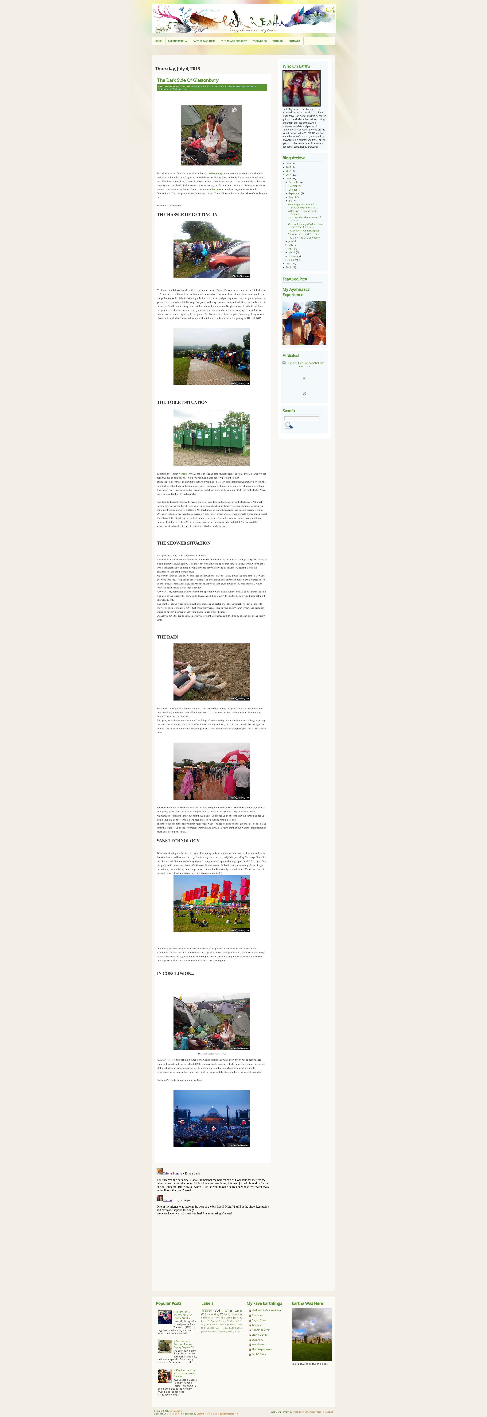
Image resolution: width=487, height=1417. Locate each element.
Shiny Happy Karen (262, 1349)
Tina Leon (257, 1325)
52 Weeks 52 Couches (216, 1324)
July (291, 200)
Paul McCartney (218, 1321)
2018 (289, 163)
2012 (289, 263)
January (293, 260)
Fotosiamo (257, 1315)
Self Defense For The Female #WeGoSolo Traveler (184, 1373)
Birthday (205, 1317)
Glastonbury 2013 (207, 86)
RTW (173, 88)
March (292, 252)
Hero (217, 1328)
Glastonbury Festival (226, 86)
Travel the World (223, 1317)
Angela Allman (259, 1320)
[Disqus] (214, 1214)
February (294, 256)
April (291, 248)
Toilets (179, 88)
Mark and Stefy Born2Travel (266, 1310)
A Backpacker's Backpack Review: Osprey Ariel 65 (182, 1314)
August (293, 197)
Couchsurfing (212, 1314)
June (291, 241)
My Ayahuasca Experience (296, 291)
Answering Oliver (261, 1329)
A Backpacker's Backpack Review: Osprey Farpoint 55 (183, 1344)
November (294, 186)
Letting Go (227, 1328)
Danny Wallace (231, 1314)
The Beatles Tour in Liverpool (303, 230)
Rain (168, 88)
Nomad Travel (186, 474)
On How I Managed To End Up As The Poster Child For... (305, 226)
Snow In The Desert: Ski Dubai (304, 234)
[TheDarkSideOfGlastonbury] (212, 80)
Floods (194, 86)
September (295, 193)
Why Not (234, 1331)
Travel (186, 88)
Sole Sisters (258, 1344)
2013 (289, 178)
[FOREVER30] (259, 41)
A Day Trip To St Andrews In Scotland (302, 212)
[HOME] (159, 41)
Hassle (240, 86)
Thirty (224, 1331)
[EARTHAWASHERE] (204, 41)
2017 (289, 167)
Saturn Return (213, 1331)
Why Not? (234, 1321)
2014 (289, 174)
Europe (238, 1310)
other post (215, 189)
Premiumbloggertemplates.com (223, 1413)
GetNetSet (328, 1411)
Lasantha (201, 1413)
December (294, 182)
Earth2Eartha (176, 1410)
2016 (289, 171)
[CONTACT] (294, 41)
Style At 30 (257, 1339)
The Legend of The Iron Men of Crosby (304, 219)
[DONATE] (277, 41)
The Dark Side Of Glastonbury (304, 237)
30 (202, 1324)
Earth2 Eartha (259, 1354)
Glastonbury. (216, 173)
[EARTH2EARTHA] (177, 41)
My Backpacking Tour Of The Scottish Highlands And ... (303, 206)
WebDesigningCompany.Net (307, 1411)
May (291, 245)
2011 (289, 267)
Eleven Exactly (236, 1324)
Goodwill (208, 1328)
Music (247, 86)
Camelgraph (173, 1413)
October (293, 189)
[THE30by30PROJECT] (234, 41)
